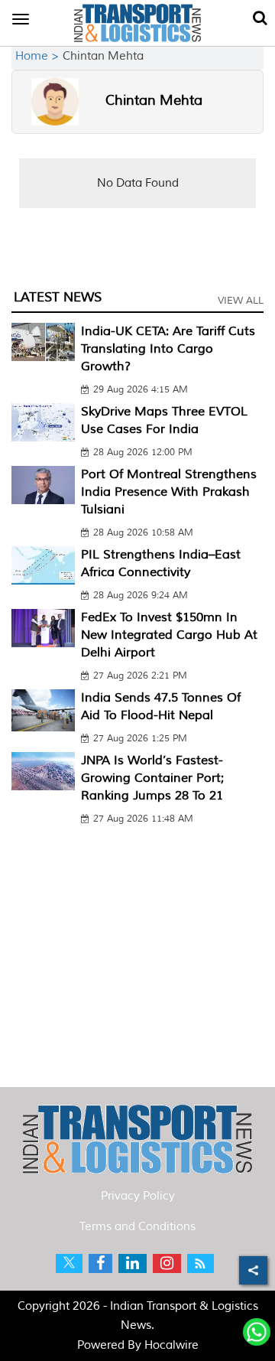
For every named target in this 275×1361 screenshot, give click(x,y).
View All (241, 301)
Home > (39, 56)
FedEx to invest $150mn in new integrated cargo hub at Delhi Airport (169, 635)
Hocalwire (171, 1345)
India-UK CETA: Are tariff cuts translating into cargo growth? (168, 349)
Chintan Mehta (153, 100)
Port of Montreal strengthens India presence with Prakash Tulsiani (169, 492)
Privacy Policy (138, 1196)
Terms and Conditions (137, 1226)
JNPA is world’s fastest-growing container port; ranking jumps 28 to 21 (152, 778)
